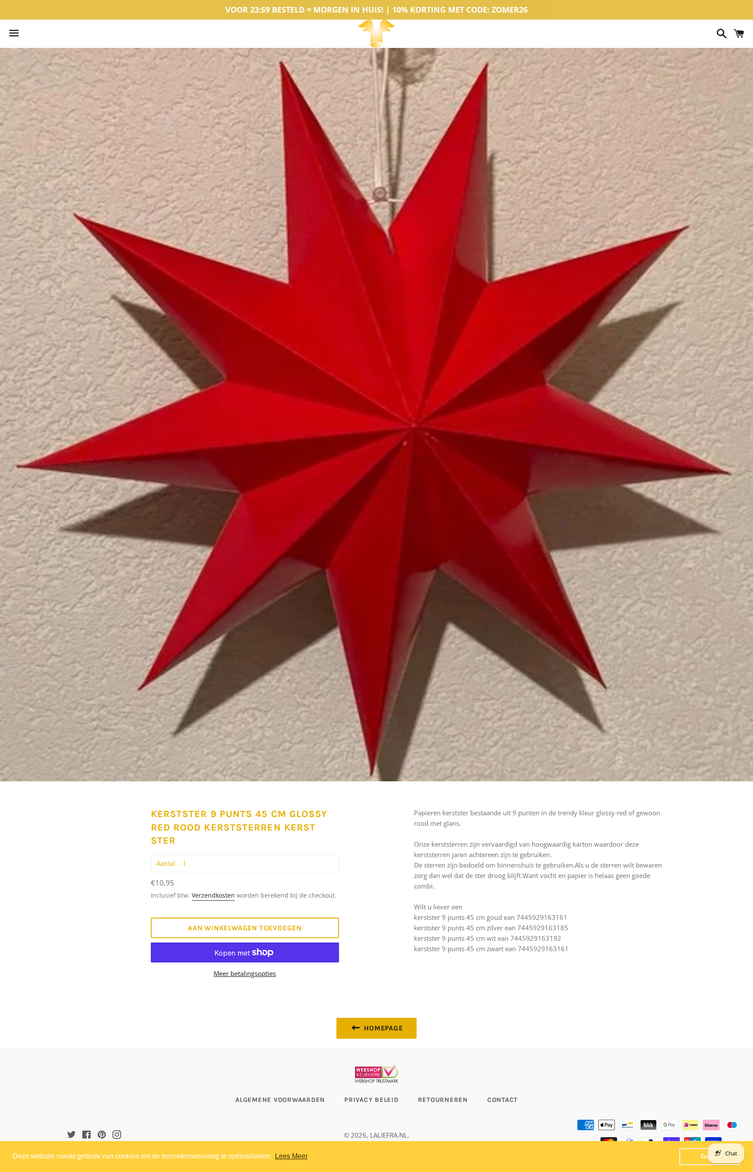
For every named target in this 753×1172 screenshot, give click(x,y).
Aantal (165, 863)
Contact (502, 1100)
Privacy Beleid (371, 1100)
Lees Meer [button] (291, 1156)
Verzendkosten (213, 895)
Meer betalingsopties (245, 973)
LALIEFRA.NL (388, 1135)
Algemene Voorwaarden (280, 1100)
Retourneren (443, 1100)
